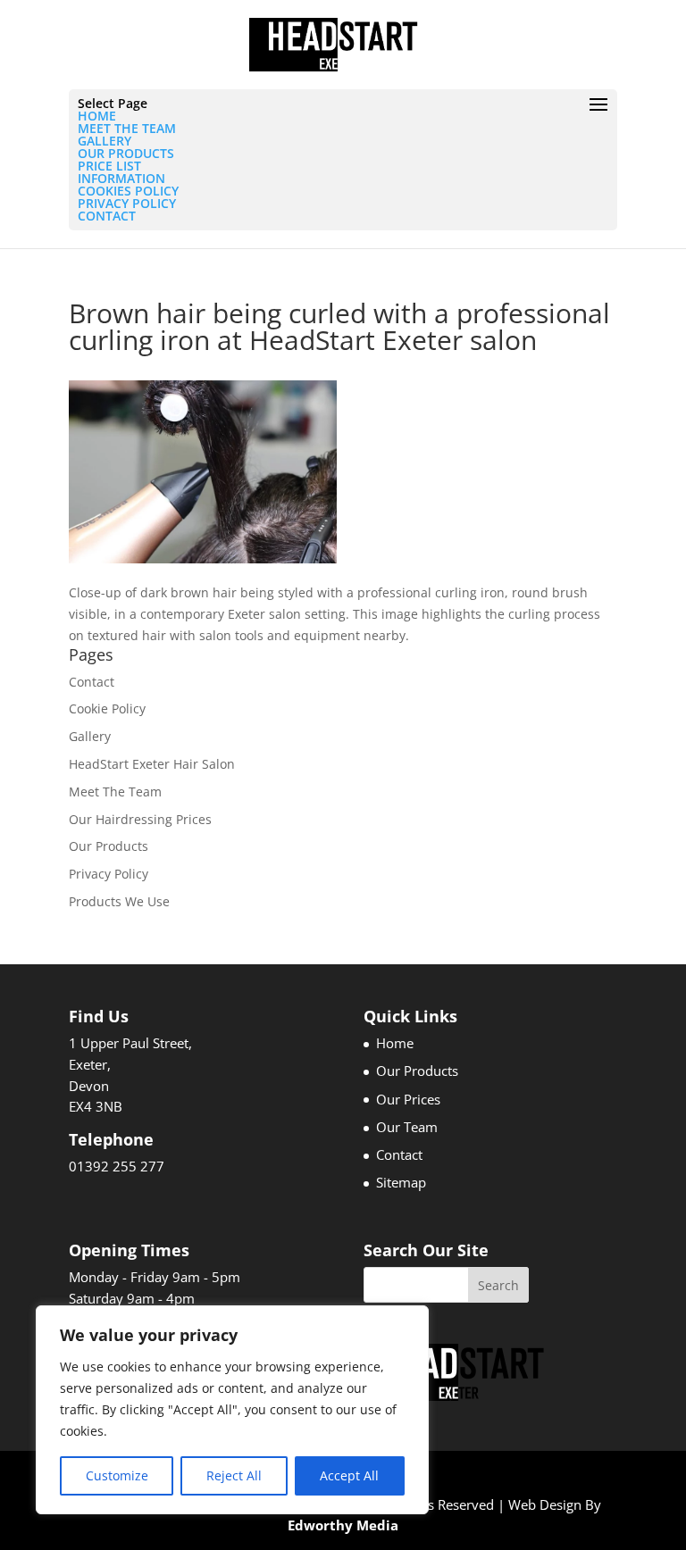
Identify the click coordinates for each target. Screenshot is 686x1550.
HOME (97, 115)
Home (395, 1043)
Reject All (234, 1475)
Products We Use (119, 901)
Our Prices (408, 1099)
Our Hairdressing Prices (140, 819)
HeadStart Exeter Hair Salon (152, 763)
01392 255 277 (116, 1166)
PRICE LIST (109, 165)
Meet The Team (115, 791)
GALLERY (104, 140)
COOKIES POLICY (128, 190)
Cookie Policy (107, 708)
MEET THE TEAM (127, 128)
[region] (232, 1409)
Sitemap (401, 1182)
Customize (117, 1475)
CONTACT (107, 215)
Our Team (407, 1127)
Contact (91, 681)
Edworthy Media (343, 1525)
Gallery (90, 736)
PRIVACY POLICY (127, 203)
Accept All (349, 1475)
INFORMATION (121, 178)
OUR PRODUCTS (126, 153)
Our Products (108, 846)
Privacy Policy (108, 873)
